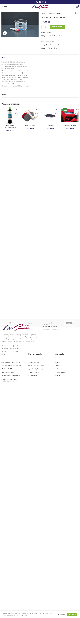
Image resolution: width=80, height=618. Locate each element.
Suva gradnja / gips (33, 362)
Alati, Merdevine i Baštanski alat (11, 365)
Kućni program (32, 375)
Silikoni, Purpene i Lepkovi (9, 379)
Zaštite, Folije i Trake (7, 372)
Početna (43, 13)
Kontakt (57, 375)
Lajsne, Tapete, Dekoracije (36, 369)
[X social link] (36, 1)
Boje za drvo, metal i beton (36, 365)
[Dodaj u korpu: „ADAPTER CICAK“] (56, 113)
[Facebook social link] (34, 1)
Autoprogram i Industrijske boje (11, 362)
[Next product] (78, 13)
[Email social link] (39, 1)
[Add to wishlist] (16, 109)
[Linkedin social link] (45, 1)
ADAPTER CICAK (50, 126)
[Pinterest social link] (42, 1)
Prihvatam (72, 614)
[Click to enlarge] (5, 33)
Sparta (30, 323)
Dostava (57, 365)
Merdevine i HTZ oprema (9, 369)
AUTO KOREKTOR (70, 126)
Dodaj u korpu (57, 27)
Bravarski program (33, 372)
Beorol (50, 323)
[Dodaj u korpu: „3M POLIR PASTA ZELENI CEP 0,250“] (16, 113)
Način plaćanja (59, 369)
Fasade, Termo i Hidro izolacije (10, 375)
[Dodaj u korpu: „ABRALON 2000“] (36, 113)
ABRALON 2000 (30, 126)
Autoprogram (52, 13)
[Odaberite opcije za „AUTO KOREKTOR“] (76, 113)
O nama (57, 362)
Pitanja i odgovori (60, 372)
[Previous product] (74, 13)
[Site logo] (40, 6)
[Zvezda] (69, 323)
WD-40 (11, 323)
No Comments (55, 329)
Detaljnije (61, 614)
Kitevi (59, 13)
